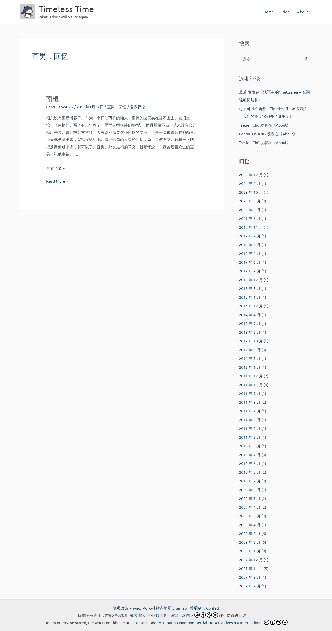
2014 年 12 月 (251, 305)
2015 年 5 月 (250, 288)
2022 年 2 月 (250, 209)
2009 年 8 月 (250, 489)
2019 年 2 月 (250, 235)
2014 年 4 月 (250, 314)
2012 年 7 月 (250, 358)
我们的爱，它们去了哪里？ (266, 116)
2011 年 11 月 (251, 384)
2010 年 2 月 (250, 480)
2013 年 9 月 (250, 323)
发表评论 (137, 106)
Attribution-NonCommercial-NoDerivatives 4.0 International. (211, 622)
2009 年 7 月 (250, 498)
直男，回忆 (116, 106)
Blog (285, 11)
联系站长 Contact (204, 607)
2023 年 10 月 (251, 192)
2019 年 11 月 (251, 227)
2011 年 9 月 (250, 393)
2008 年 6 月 (250, 515)
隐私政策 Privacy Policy (133, 607)
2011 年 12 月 (251, 375)
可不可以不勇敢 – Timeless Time (267, 108)
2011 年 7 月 (250, 410)
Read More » (57, 181)
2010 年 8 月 (250, 445)
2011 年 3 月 (250, 428)
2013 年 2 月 (250, 332)
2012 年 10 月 (251, 340)
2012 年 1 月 (250, 367)
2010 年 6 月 (250, 463)
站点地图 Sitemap (171, 607)
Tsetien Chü (249, 125)
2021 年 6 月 (250, 218)
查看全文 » (55, 168)
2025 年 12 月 (251, 174)
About (302, 11)
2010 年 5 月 (250, 472)
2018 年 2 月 (250, 253)
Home (268, 11)
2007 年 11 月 (251, 568)
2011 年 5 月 (250, 419)
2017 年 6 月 (250, 262)
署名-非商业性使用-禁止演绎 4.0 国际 (162, 615)
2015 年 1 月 (250, 297)
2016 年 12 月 (251, 279)
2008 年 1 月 (250, 550)
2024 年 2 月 (250, 183)
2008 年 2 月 (250, 542)
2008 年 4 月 (250, 524)
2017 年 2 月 (250, 270)
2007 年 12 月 (251, 559)
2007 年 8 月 (250, 577)
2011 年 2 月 (250, 437)
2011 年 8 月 (250, 402)
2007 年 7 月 (250, 585)
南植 (52, 98)
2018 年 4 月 (250, 244)
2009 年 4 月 (250, 507)
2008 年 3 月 (250, 533)
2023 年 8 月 (250, 200)
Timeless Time (66, 9)
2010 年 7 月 (250, 454)
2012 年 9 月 (250, 349)
